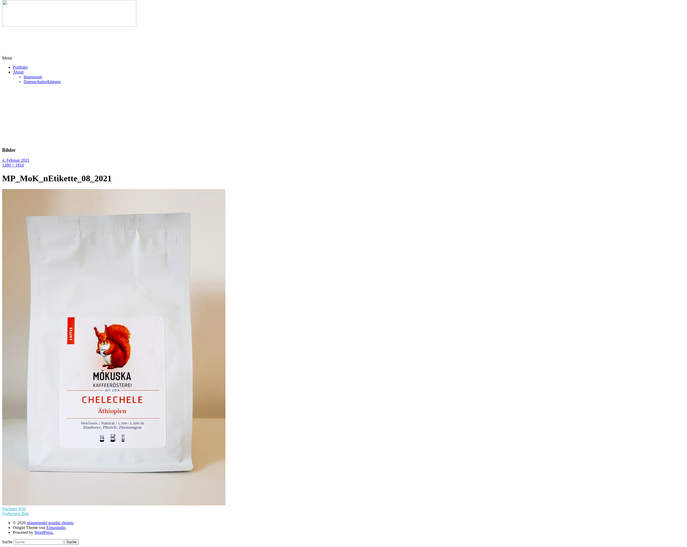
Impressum (33, 77)
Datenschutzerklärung (42, 81)
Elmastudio (55, 527)
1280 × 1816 (13, 165)
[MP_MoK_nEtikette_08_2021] (113, 504)
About (18, 72)
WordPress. (44, 532)
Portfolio (20, 67)
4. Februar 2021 (15, 160)
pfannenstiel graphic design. (50, 522)
